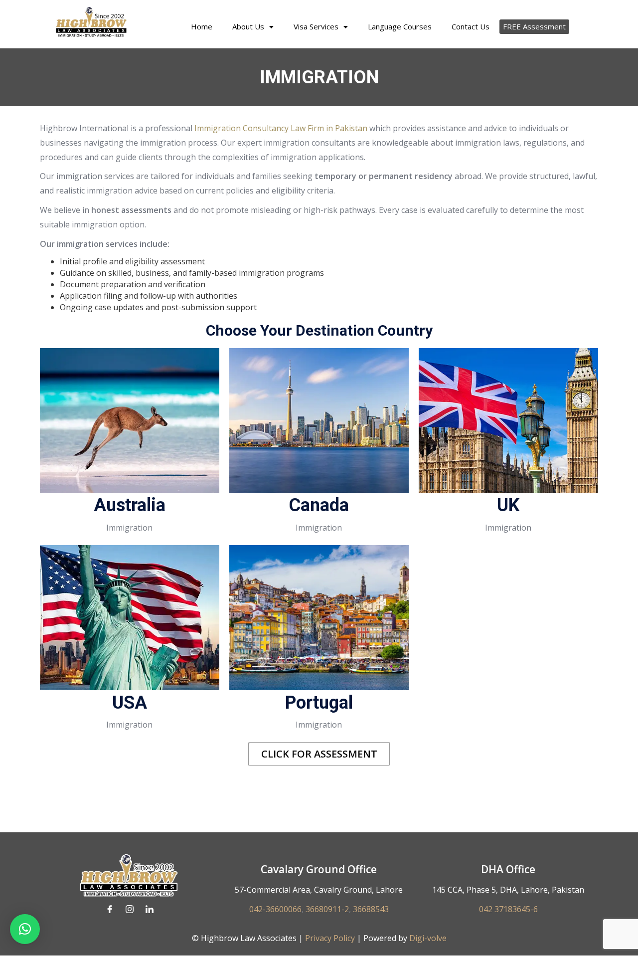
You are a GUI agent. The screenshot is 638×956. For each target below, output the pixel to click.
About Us (248, 26)
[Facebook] (109, 909)
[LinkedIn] (149, 909)
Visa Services (316, 26)
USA (129, 702)
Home (201, 26)
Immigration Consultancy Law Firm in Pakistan (280, 128)
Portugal (319, 702)
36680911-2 (327, 909)
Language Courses (400, 26)
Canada (319, 505)
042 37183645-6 (508, 909)
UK (508, 505)
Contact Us (470, 26)
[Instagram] (129, 909)
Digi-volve (428, 938)
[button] (253, 26)
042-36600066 (275, 909)
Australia (129, 505)
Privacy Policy (329, 938)
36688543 (371, 909)
